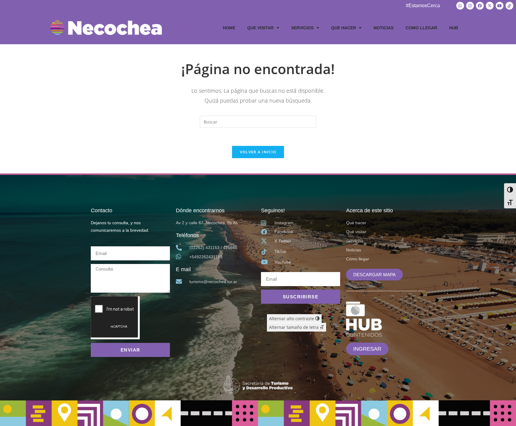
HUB (453, 27)
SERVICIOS (302, 27)
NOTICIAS (384, 27)
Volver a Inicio (258, 152)
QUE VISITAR (260, 27)
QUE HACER (343, 27)
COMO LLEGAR (421, 27)
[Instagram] (470, 6)
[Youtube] (499, 6)
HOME (229, 27)
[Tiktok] (509, 6)
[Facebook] (480, 6)
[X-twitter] (490, 6)
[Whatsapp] (460, 6)
